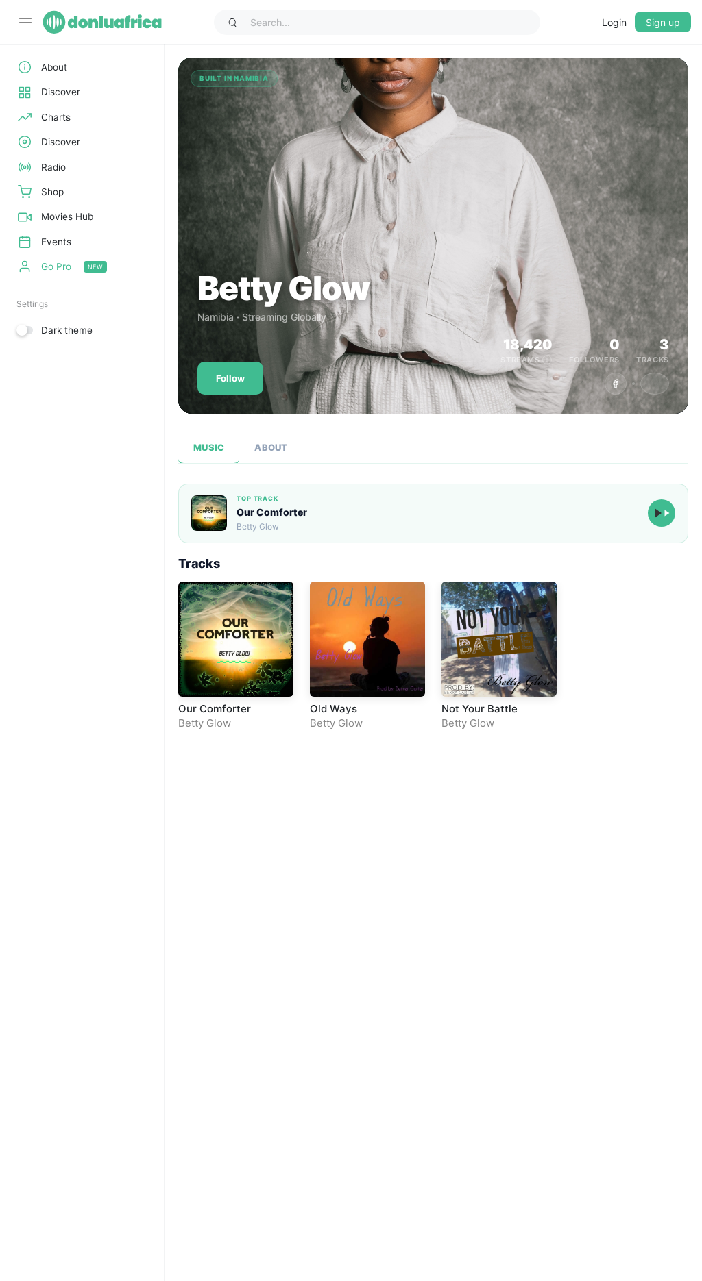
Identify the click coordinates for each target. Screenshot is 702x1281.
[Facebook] (616, 384)
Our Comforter (272, 512)
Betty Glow (204, 723)
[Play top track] (661, 513)
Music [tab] (208, 447)
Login (614, 22)
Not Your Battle (479, 708)
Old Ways (333, 708)
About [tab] (270, 447)
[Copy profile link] (654, 384)
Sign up (663, 22)
